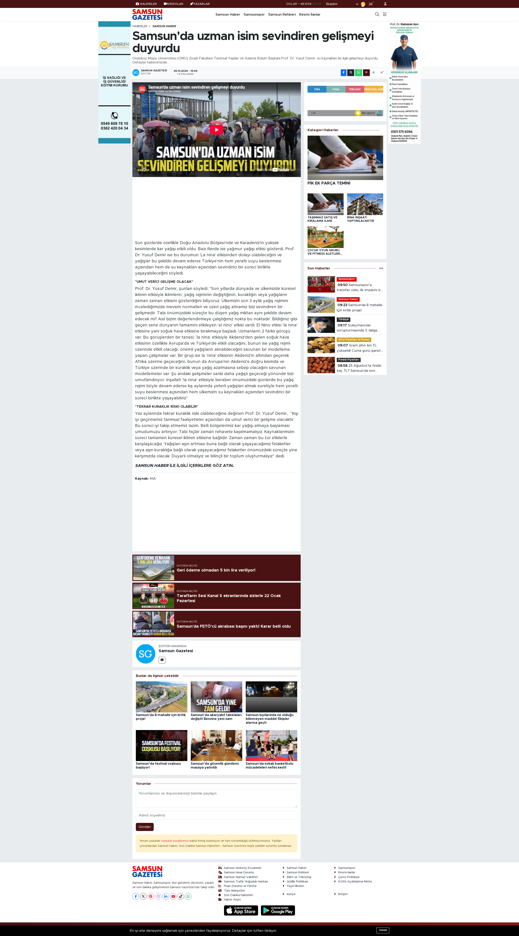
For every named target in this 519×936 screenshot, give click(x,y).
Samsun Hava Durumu (239, 872)
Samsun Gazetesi (176, 651)
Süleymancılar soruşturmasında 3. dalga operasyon (357, 328)
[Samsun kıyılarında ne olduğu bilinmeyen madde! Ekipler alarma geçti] (271, 696)
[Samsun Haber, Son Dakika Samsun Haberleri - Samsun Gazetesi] (147, 14)
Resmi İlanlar (310, 14)
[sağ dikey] (404, 82)
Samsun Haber (228, 14)
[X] (143, 896)
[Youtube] (173, 896)
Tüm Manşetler (234, 890)
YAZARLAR (201, 3)
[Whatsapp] (188, 896)
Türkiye (343, 319)
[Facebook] (135, 896)
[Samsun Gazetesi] (145, 653)
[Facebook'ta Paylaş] (343, 72)
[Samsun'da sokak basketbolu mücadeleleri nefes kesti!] (271, 745)
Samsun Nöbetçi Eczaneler (243, 868)
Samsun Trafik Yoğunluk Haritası (246, 881)
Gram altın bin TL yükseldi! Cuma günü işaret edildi (359, 348)
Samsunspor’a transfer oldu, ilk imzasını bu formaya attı (360, 288)
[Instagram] (158, 896)
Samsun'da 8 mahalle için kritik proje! (359, 307)
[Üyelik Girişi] (384, 4)
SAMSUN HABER (151, 466)
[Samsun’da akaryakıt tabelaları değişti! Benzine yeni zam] (216, 696)
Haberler (139, 26)
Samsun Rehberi (282, 14)
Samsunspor (254, 14)
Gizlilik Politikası (297, 881)
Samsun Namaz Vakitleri (241, 877)
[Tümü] (381, 268)
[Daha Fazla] (366, 72)
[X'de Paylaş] (350, 72)
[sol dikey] (114, 82)
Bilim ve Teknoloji (299, 877)
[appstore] (241, 910)
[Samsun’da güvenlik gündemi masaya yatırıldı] (216, 745)
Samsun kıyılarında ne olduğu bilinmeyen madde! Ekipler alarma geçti (270, 718)
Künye (291, 894)
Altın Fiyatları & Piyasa (354, 339)
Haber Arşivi (232, 899)
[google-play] (278, 910)
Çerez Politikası (348, 877)
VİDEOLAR (175, 3)
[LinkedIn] (165, 896)
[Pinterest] (150, 896)
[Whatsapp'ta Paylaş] (358, 72)
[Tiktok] (180, 896)
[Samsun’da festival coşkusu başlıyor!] (161, 745)
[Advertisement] (216, 208)
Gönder (145, 827)
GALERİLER (148, 3)
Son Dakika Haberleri (238, 895)
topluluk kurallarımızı (175, 840)
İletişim (343, 894)
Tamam (383, 930)
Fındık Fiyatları (348, 359)
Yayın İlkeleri (295, 886)
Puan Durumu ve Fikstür (240, 886)
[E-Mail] (162, 660)
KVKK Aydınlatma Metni (355, 881)
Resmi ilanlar (346, 872)
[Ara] (377, 14)
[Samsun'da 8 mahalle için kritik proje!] (161, 696)
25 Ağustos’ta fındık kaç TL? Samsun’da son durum (359, 368)
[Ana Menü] (385, 14)
